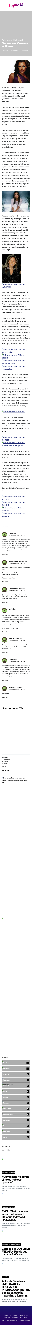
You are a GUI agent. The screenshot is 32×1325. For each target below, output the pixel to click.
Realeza (18, 1244)
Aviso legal (24, 1317)
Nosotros (15, 1315)
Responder (5, 554)
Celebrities (7, 40)
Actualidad (5, 1277)
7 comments (14, 50)
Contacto (7, 1315)
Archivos (15, 1317)
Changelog (24, 1315)
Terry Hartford (5, 770)
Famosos (7, 1317)
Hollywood (18, 40)
